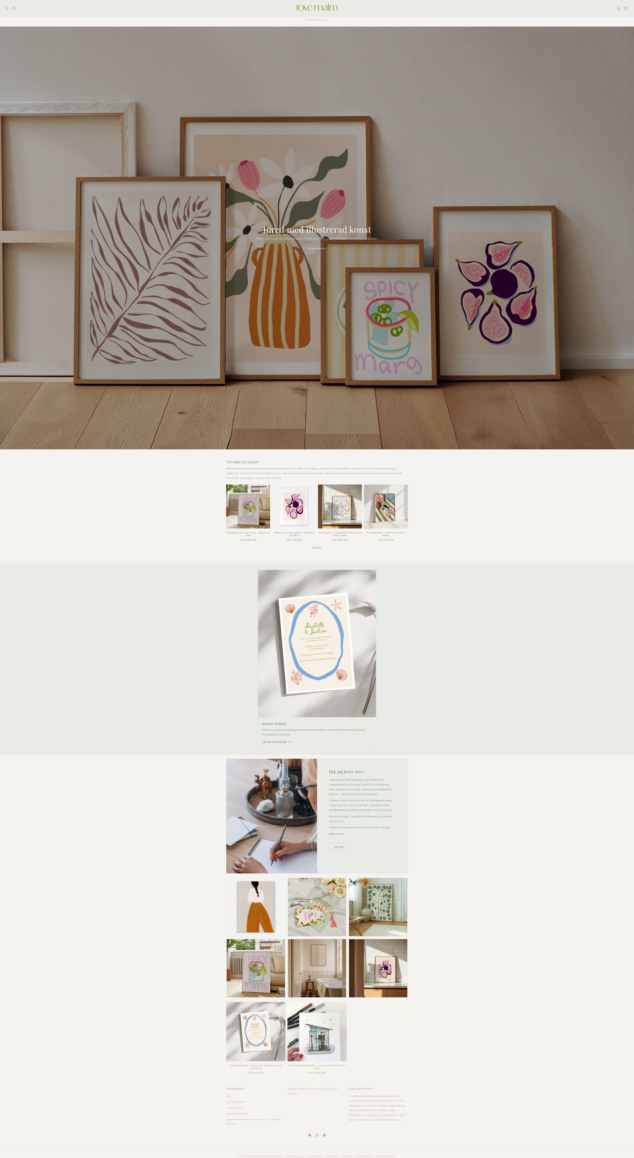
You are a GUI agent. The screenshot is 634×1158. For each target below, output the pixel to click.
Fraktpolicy (347, 1156)
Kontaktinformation (364, 1156)
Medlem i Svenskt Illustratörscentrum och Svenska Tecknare (253, 1121)
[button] (7, 8)
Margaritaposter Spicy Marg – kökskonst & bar (248, 534)
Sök (228, 1096)
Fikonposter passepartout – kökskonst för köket (294, 534)
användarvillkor (234, 1107)
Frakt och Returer (235, 1102)
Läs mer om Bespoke (274, 741)
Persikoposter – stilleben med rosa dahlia (386, 534)
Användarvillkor (332, 1156)
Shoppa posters (317, 248)
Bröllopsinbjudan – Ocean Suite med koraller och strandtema (255, 1066)
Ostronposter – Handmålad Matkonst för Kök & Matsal (340, 534)
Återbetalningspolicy (295, 1156)
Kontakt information (237, 1113)
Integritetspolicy (314, 1156)
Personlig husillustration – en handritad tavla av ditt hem (317, 1066)
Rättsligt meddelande (385, 1156)
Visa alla (317, 547)
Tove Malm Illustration (255, 1156)
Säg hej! (339, 847)
